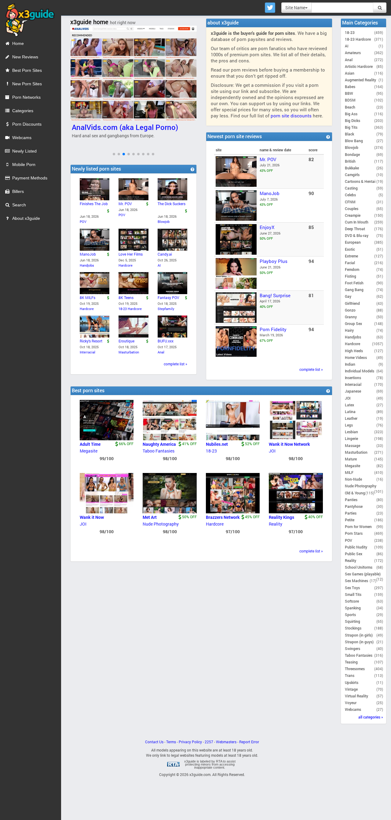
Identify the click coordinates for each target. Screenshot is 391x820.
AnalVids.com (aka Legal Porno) (125, 127)
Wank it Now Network (289, 444)
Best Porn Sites (27, 70)
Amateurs (353, 52)
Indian (350, 364)
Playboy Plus (273, 261)
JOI (272, 451)
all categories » (370, 717)
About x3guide (26, 218)
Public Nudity (356, 547)
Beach (350, 107)
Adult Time (90, 444)
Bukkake (352, 167)
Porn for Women (358, 526)
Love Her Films (131, 254)
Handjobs (87, 265)
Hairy (349, 330)
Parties (350, 513)
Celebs (350, 194)
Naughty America (159, 444)
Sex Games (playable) (363, 573)
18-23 (211, 451)
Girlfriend (352, 303)
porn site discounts (291, 116)
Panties (351, 499)
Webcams (21, 137)
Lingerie (351, 438)
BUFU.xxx (166, 340)
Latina (350, 411)
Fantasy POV (168, 297)
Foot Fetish (354, 282)
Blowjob (164, 221)
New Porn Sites (27, 83)
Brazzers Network (223, 517)
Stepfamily (166, 308)
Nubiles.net (217, 444)
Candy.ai (165, 254)
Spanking (353, 607)
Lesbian (351, 431)
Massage (352, 445)
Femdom (352, 269)
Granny (351, 316)
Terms (171, 742)
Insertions (353, 377)
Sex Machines (356, 580)
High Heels (354, 350)
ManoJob (270, 193)
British (350, 161)
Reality (275, 524)
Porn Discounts (27, 124)
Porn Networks (26, 97)
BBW (349, 93)
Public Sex (353, 553)
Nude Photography (161, 524)
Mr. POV (268, 159)
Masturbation (129, 352)
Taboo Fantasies (158, 451)
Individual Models (359, 370)
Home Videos (356, 357)
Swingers (352, 648)
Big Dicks (352, 120)
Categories (22, 110)
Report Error (249, 742)
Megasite (88, 451)
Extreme (351, 255)
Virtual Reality (356, 695)
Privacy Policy (190, 742)
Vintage (351, 689)
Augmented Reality (360, 79)
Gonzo (350, 310)
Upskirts (351, 682)
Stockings (353, 628)
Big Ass (351, 113)
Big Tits (351, 127)
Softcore (352, 601)
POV (83, 221)
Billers (18, 191)
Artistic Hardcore (359, 66)
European (353, 242)
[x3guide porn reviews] (27, 18)
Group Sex (353, 323)
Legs (349, 425)
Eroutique (126, 340)
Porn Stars (354, 533)
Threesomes (355, 668)
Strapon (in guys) (359, 641)
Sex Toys (352, 587)
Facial (350, 262)
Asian (349, 73)
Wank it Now (92, 517)
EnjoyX (267, 227)
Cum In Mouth (356, 222)
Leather (351, 418)
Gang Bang (354, 289)
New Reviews (25, 56)
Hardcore (126, 265)
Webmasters (226, 742)
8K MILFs (87, 297)
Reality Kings (281, 517)
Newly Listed (24, 151)
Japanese (353, 391)
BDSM (350, 100)
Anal (161, 352)
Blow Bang (354, 140)
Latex (349, 404)
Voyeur (350, 702)
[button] (114, 154)
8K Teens (126, 297)
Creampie (352, 215)
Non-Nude (353, 479)
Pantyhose (354, 506)
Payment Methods (29, 177)
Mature (351, 458)
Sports (350, 614)
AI (159, 265)
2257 (209, 742)
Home (18, 43)
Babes (350, 86)
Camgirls (352, 174)
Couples (351, 208)
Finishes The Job (94, 203)
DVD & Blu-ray (356, 235)
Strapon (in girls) (359, 635)
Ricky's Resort (91, 340)
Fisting (350, 276)
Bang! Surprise (275, 295)
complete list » (311, 369)
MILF (349, 472)
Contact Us (154, 742)
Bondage (352, 154)
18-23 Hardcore (130, 308)
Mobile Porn (23, 164)
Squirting (352, 621)
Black (349, 133)
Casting (351, 188)
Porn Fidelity (273, 329)
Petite (349, 519)
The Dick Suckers (171, 203)
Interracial (87, 352)
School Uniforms (358, 567)
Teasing (351, 661)
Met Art (150, 517)
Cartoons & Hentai (360, 181)
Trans (349, 675)
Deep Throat (355, 228)
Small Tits (353, 594)
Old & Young (355, 492)
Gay (348, 296)
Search (19, 204)
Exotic (350, 249)
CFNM (350, 201)
